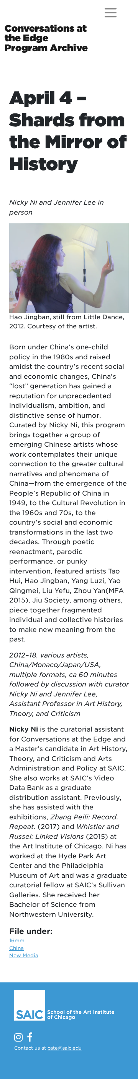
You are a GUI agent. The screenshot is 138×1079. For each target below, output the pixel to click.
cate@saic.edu (65, 1048)
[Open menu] (111, 13)
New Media (23, 955)
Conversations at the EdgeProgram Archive (46, 38)
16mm (17, 940)
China (16, 948)
